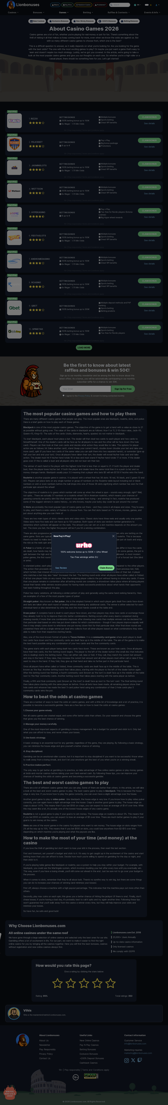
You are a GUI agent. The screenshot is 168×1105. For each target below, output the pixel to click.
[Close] (113, 536)
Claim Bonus (106, 568)
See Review (61, 568)
